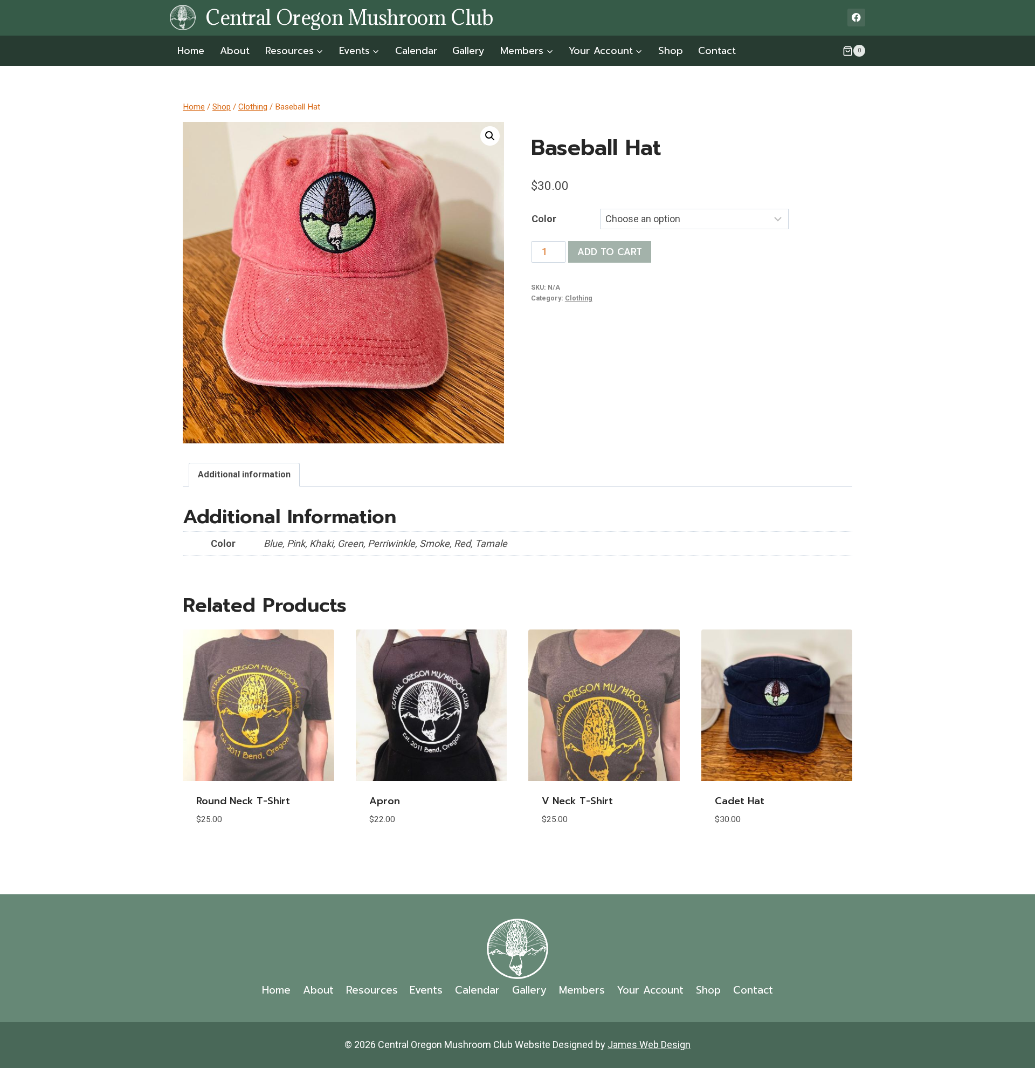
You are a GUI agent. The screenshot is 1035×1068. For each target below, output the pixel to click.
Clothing (578, 298)
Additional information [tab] (244, 474)
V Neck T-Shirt (577, 801)
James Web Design (649, 1044)
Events (426, 990)
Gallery (468, 50)
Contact (717, 50)
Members (582, 990)
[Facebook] (856, 17)
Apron (384, 801)
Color (544, 218)
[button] (490, 136)
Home (190, 50)
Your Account (650, 990)
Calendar (416, 50)
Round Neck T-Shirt (243, 801)
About (235, 50)
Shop (670, 50)
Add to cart (609, 252)
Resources (372, 990)
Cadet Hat (739, 801)
